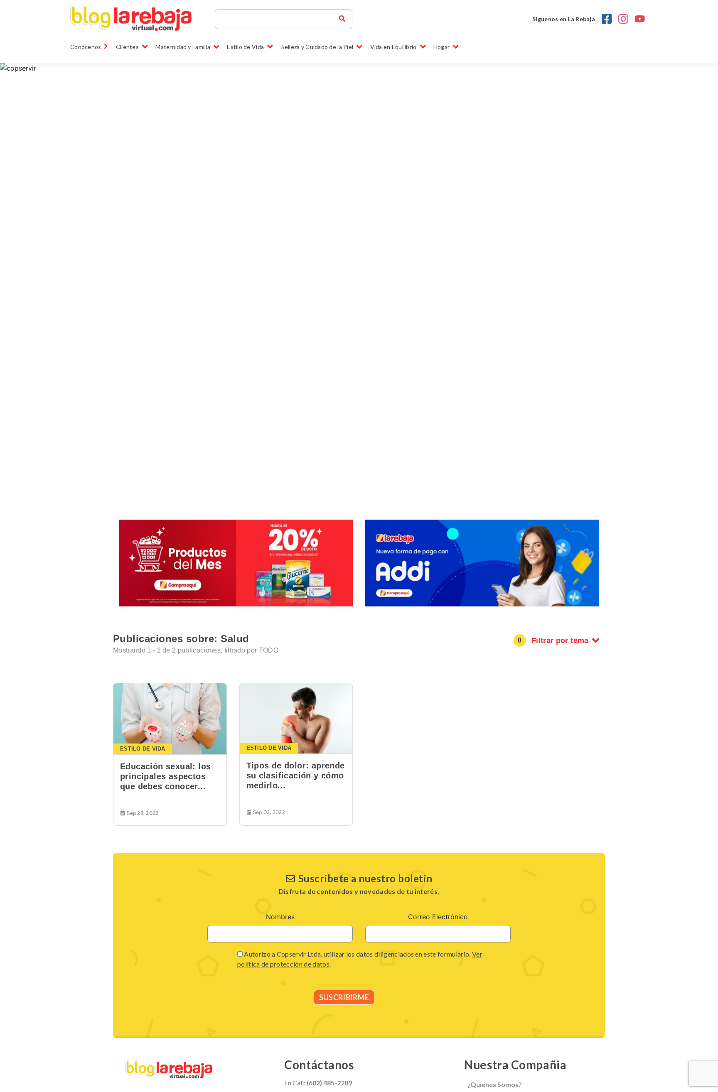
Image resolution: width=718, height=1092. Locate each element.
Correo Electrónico (438, 917)
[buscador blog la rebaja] (342, 19)
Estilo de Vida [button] (245, 46)
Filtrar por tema (560, 640)
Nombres (280, 917)
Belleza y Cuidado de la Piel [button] (316, 46)
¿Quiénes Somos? (494, 1084)
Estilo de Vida (142, 749)
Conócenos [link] (85, 46)
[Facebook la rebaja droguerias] (606, 19)
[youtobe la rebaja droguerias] (640, 19)
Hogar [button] (441, 46)
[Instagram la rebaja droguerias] (623, 19)
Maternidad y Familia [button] (182, 46)
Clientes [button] (127, 46)
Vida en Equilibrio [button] (393, 46)
